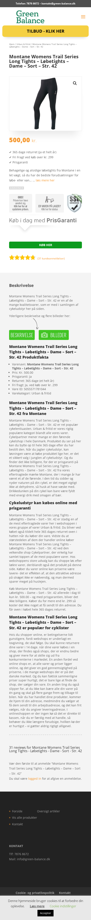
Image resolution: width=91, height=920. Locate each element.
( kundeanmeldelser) (51, 258)
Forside (17, 811)
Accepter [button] (45, 913)
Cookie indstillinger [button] (63, 906)
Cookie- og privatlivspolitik (35, 893)
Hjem (11, 44)
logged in (34, 779)
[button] (75, 83)
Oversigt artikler (48, 811)
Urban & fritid (23, 44)
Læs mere (37, 906)
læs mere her (45, 180)
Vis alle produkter (24, 818)
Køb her (45, 245)
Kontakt (17, 824)
